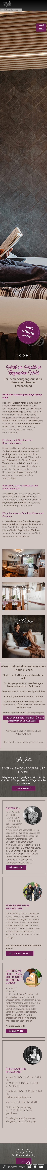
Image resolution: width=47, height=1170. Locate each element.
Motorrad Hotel (19, 953)
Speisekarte (16, 1030)
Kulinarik (23, 588)
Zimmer (23, 555)
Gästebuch (15, 867)
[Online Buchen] (28, 345)
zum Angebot (23, 788)
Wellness (23, 621)
